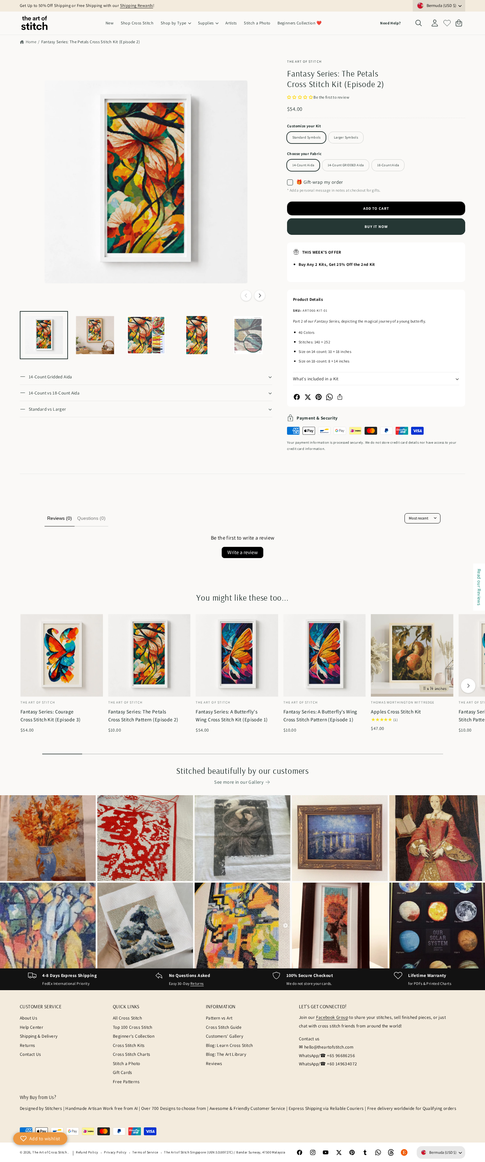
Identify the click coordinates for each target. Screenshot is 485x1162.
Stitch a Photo (126, 1063)
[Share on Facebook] (297, 397)
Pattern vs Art (219, 1018)
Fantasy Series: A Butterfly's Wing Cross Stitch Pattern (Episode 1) (320, 715)
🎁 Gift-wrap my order (319, 182)
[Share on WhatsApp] (329, 397)
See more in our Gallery (239, 782)
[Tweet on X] (307, 397)
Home (31, 42)
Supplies (206, 23)
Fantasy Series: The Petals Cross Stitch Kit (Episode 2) (90, 42)
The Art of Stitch (304, 61)
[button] (175, 23)
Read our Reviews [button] (479, 587)
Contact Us (30, 1054)
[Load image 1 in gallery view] (44, 335)
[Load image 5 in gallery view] (248, 335)
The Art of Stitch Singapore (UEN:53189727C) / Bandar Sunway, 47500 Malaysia (224, 1152)
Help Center (31, 1027)
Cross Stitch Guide (224, 1027)
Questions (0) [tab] (91, 518)
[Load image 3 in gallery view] (146, 335)
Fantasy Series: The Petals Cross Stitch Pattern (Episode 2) (143, 715)
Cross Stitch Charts (131, 1054)
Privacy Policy (115, 1152)
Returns (197, 983)
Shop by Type (173, 23)
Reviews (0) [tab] (59, 518)
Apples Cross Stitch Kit (396, 711)
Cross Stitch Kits (129, 1045)
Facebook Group (332, 1017)
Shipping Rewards (136, 5)
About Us (28, 1018)
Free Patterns (126, 1081)
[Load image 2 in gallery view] (95, 335)
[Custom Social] (404, 1152)
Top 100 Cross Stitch (132, 1027)
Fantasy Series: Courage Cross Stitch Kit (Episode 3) (50, 715)
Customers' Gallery (224, 1036)
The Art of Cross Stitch (50, 1152)
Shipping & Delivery (38, 1036)
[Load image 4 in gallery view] (197, 335)
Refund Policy (87, 1152)
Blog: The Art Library (226, 1054)
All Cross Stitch (127, 1018)
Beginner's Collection (133, 1036)
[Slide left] (246, 295)
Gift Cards (122, 1072)
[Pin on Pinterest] (318, 397)
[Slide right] (259, 295)
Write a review (242, 552)
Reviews (214, 1063)
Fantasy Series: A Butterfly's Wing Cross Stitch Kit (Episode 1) (232, 715)
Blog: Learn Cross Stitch (229, 1045)
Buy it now (376, 226)
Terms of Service (145, 1152)
